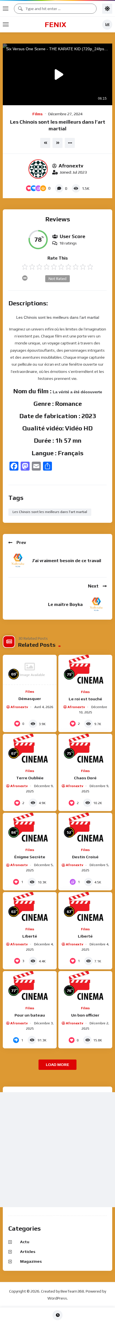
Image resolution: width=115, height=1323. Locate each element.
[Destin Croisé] (85, 828)
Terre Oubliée (30, 778)
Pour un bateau (30, 1015)
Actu (24, 1242)
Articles (27, 1251)
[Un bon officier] (85, 986)
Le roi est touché (85, 699)
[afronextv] (38, 169)
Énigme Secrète (29, 857)
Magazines (31, 1261)
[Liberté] (30, 907)
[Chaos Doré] (85, 749)
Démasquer (29, 698)
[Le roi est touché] (85, 670)
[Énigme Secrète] (30, 828)
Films (37, 114)
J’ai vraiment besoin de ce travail (66, 560)
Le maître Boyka (65, 604)
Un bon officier (85, 1015)
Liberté (29, 936)
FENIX (55, 24)
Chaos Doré (85, 778)
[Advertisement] (57, 1149)
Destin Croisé (85, 857)
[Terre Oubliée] (30, 749)
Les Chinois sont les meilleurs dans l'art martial (50, 512)
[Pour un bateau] (30, 986)
